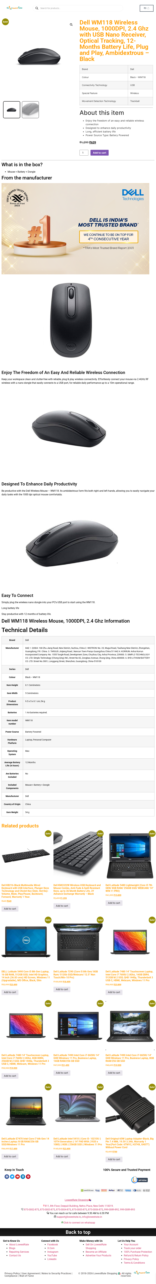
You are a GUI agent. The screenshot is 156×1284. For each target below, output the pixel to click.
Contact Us (15, 1255)
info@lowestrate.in (92, 1216)
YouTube (52, 1255)
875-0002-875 (31, 1209)
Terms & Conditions (134, 1262)
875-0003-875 (47, 1209)
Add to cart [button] (10, 908)
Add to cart (99, 152)
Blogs (12, 1248)
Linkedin (52, 1259)
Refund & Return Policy (136, 1255)
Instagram (52, 1251)
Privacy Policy (131, 1259)
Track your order (132, 1248)
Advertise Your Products (98, 1255)
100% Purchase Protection (138, 1251)
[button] (71, 24)
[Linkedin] (23, 1176)
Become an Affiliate (96, 1251)
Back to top (78, 1232)
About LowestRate (19, 1244)
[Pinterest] (28, 1176)
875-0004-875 (63, 1209)
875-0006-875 (95, 1209)
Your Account (131, 1244)
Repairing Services (19, 1251)
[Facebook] (7, 1176)
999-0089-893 (127, 1209)
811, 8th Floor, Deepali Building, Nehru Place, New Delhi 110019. (79, 1205)
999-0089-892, (112, 1209)
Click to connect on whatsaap (79, 1222)
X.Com (51, 1248)
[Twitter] (12, 1176)
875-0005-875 (79, 1209)
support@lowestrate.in (69, 1216)
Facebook (52, 1244)
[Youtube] (17, 1176)
